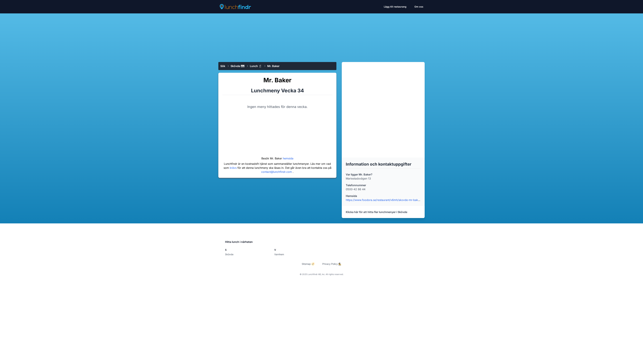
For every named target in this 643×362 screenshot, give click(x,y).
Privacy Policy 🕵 (331, 263)
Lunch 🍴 (256, 66)
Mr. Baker (273, 66)
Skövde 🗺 (237, 66)
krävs (233, 167)
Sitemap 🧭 (308, 263)
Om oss (418, 6)
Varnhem (279, 254)
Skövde (229, 254)
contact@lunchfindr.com (277, 171)
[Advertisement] (321, 36)
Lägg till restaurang (395, 6)
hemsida (288, 158)
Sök (222, 66)
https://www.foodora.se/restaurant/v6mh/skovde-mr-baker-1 (384, 200)
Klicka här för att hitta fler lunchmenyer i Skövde (376, 212)
